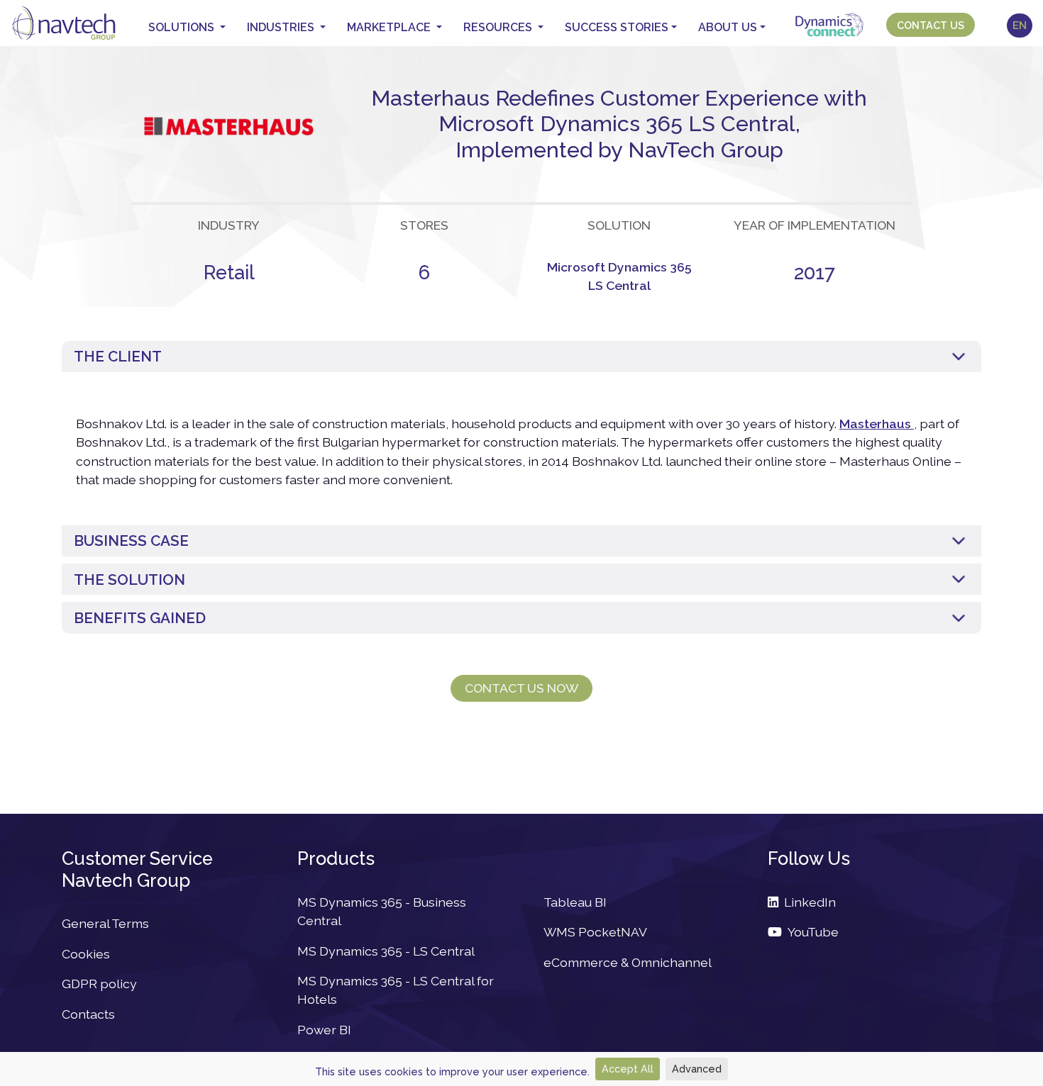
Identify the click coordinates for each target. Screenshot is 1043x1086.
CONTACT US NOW (521, 688)
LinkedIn (807, 902)
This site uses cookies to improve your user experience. (452, 1071)
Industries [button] (282, 27)
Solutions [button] (182, 27)
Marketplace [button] (390, 27)
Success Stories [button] (616, 27)
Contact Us (930, 25)
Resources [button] (499, 27)
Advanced (697, 1069)
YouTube (810, 931)
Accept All (627, 1069)
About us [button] (727, 27)
